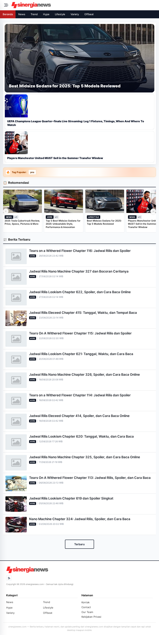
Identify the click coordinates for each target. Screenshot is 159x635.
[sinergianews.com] (84, 5)
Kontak (85, 602)
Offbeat (89, 14)
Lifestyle (60, 14)
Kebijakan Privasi (91, 616)
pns (32, 172)
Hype (46, 14)
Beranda (8, 14)
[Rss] (9, 578)
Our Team (87, 612)
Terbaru (79, 544)
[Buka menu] (5, 5)
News (21, 14)
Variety (75, 14)
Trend (34, 14)
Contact (86, 607)
